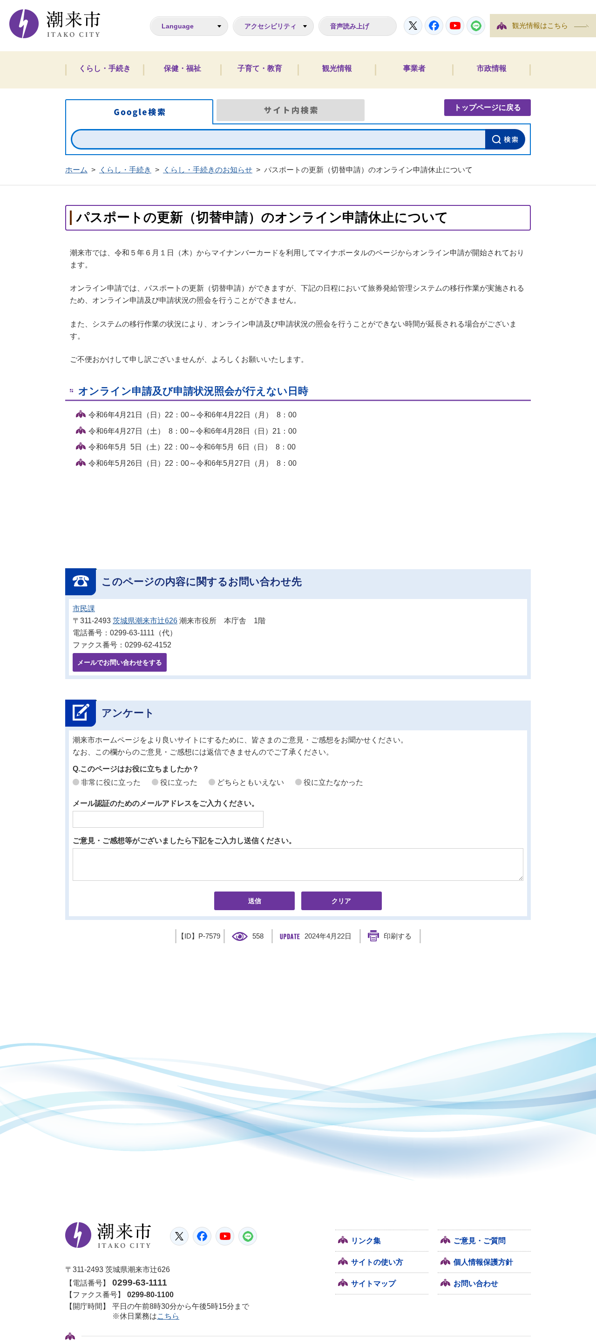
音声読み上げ (349, 26)
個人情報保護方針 (483, 1262)
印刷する (398, 936)
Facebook (434, 25)
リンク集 (366, 1241)
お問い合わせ (476, 1283)
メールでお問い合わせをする (119, 662)
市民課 (84, 609)
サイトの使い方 (377, 1262)
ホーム (76, 170)
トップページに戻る (487, 107)
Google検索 (139, 111)
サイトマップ (373, 1283)
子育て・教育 (259, 68)
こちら (168, 1316)
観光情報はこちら (540, 25)
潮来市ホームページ (55, 23)
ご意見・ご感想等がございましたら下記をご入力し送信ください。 (184, 840)
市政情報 (492, 68)
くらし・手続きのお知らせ (207, 170)
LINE (476, 25)
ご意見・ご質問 (480, 1241)
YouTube (455, 25)
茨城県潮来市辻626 (145, 621)
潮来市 (108, 1235)
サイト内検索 (291, 110)
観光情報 (337, 68)
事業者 (414, 68)
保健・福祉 (182, 68)
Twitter (413, 25)
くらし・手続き (105, 68)
